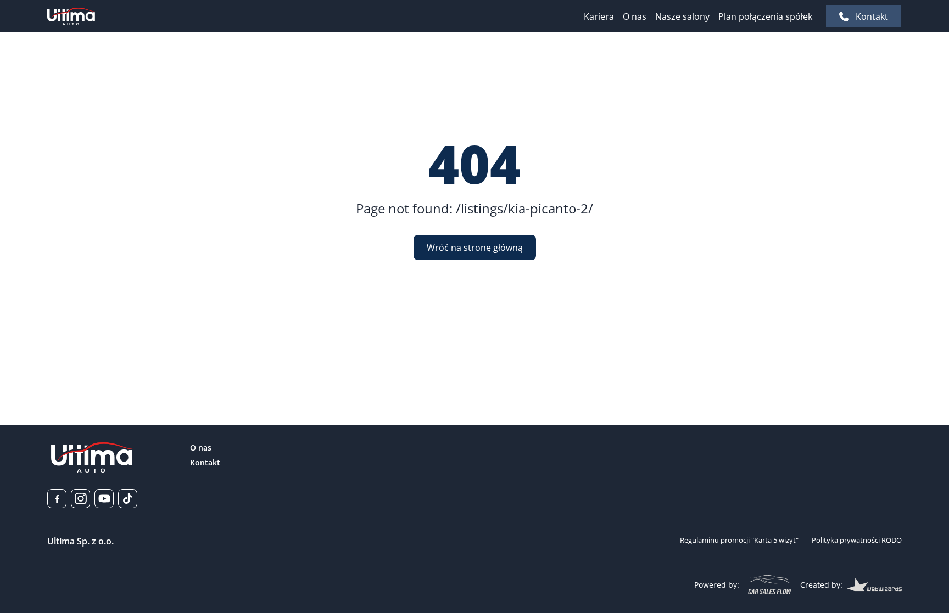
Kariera (599, 16)
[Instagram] (80, 498)
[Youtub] (104, 498)
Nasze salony (682, 16)
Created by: (821, 585)
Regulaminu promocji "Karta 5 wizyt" (739, 540)
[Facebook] (56, 498)
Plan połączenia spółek (765, 16)
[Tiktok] (127, 498)
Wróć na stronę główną (475, 247)
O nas (634, 16)
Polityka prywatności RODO (857, 540)
